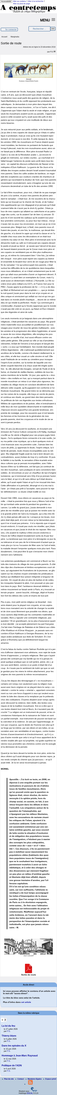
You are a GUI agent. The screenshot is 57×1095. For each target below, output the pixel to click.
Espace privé (50, 1079)
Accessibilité (6, 1)
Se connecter (11, 29)
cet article (26, 1002)
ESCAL (30, 1093)
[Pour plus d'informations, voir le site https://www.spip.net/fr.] (34, 1091)
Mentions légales (35, 1079)
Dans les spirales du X (14, 1045)
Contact (20, 1079)
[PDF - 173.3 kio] (28, 972)
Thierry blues (9, 1035)
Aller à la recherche (35, 1)
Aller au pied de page (21, 4)
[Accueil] (28, 13)
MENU (45, 19)
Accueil (4, 37)
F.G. (51, 52)
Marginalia (15, 37)
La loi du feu (8, 1026)
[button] (53, 19)
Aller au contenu (19, 1)
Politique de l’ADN (12, 1065)
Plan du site (9, 1079)
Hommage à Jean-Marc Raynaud (20, 1055)
